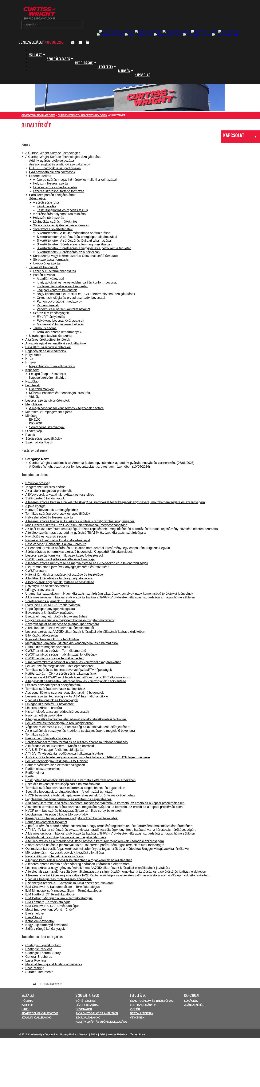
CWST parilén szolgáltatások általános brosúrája (60, 559)
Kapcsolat (142, 74)
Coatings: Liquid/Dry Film (43, 945)
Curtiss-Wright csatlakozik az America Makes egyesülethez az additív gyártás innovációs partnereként (102, 463)
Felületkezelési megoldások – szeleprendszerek (59, 666)
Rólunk (27, 1000)
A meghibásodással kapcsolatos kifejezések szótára (66, 408)
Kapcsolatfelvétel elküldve (47, 377)
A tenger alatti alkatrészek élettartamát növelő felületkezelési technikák (76, 719)
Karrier (27, 1004)
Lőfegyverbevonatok (39, 590)
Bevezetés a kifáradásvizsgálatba (49, 612)
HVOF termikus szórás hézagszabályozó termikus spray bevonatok (73, 810)
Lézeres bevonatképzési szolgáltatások (53, 685)
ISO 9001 (35, 423)
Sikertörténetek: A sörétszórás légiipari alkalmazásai (74, 240)
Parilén (30, 776)
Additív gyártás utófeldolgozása (51, 160)
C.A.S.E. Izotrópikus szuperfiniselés (55, 168)
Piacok (30, 435)
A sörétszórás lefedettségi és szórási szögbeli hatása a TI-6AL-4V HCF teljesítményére (87, 757)
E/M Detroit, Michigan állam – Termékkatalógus (59, 898)
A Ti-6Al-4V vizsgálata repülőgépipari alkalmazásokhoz (64, 753)
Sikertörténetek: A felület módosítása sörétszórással (74, 233)
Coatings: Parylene (38, 949)
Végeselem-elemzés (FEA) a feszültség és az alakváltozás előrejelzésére (77, 727)
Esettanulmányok (41, 389)
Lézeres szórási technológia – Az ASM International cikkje (66, 696)
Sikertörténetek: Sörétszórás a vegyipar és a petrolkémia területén (84, 248)
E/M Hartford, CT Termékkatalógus (50, 894)
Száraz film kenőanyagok (51, 313)
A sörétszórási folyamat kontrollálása (59, 214)
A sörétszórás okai (46, 202)
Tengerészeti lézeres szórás (45, 487)
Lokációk (191, 1000)
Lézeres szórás (40, 176)
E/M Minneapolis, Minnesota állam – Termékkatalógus (63, 890)
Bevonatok (84, 1009)
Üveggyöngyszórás (46, 263)
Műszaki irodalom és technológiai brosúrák (59, 393)
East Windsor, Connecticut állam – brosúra (55, 544)
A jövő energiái (35, 506)
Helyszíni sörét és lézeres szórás (49, 517)
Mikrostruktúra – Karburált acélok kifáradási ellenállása (64, 852)
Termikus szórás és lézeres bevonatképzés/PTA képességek (68, 670)
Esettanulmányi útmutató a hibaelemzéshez (56, 616)
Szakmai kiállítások (39, 442)
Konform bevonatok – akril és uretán (62, 286)
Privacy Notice (68, 1034)
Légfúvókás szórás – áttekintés (55, 221)
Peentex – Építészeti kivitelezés (48, 738)
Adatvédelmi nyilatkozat (40, 1013)
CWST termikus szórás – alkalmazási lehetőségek (61, 654)
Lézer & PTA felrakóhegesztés (54, 271)
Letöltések (105, 66)
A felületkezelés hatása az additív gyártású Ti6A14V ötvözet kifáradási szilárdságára (85, 532)
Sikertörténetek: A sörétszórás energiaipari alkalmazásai (77, 237)
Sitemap (83, 1034)
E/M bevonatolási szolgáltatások (52, 172)
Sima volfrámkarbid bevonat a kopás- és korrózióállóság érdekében (73, 662)
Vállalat (35, 54)
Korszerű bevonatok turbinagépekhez (51, 510)
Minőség (124, 70)
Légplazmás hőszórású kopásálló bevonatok (56, 814)
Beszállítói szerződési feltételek (48, 347)
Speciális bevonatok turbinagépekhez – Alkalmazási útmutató (68, 791)
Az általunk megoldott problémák (48, 491)
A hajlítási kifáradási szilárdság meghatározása (59, 578)
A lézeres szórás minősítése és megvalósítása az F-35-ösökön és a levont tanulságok (86, 563)
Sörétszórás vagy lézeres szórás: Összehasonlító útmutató (75, 256)
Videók (34, 397)
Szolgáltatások (58, 58)
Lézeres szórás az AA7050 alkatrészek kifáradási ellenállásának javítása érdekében (85, 631)
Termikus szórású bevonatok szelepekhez (55, 689)
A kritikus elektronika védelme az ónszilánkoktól (59, 628)
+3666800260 (54, 42)
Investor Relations (118, 1034)
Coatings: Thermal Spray (43, 953)
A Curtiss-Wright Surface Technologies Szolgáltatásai (63, 157)
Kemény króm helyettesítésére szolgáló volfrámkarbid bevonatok (71, 818)
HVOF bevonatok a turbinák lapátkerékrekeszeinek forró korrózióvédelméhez (80, 795)
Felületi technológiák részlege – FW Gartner (56, 761)
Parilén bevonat (44, 275)
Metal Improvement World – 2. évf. (50, 909)
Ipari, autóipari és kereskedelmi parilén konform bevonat (77, 282)
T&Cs (94, 1034)
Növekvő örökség (37, 483)
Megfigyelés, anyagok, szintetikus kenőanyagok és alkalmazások (71, 643)
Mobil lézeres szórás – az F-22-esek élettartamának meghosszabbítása (76, 525)
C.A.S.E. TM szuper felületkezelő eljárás (54, 750)
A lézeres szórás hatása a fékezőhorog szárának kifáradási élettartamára (77, 864)
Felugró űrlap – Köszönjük (47, 374)
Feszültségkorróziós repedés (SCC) (62, 210)
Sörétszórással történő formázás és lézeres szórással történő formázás (76, 742)
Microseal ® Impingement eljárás (60, 324)
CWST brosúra (35, 571)
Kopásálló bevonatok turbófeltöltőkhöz (52, 639)
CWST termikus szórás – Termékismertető (55, 651)
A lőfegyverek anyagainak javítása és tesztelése (59, 494)
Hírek (29, 358)
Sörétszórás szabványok (47, 427)
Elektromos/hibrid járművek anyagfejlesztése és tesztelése (67, 567)
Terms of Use (137, 1034)
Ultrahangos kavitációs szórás (50, 336)
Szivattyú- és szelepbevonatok (47, 586)
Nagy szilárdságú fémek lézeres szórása (54, 856)
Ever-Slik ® (33, 917)
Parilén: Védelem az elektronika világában (55, 765)
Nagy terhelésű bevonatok (43, 715)
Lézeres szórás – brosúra (43, 708)
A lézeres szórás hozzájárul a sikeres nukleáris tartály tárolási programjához (80, 521)
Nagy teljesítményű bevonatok (46, 925)
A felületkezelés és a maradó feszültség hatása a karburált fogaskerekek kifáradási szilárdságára (94, 841)
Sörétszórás (37, 198)
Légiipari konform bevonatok (57, 290)
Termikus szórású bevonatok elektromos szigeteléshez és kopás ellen (75, 788)
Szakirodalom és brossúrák (151, 1000)
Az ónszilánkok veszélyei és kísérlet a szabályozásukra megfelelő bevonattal (80, 730)
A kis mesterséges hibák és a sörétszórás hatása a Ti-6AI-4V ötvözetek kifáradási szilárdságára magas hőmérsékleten (110, 597)
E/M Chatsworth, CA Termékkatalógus (52, 906)
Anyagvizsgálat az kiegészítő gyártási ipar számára (62, 624)
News (45, 459)
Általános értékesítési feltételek (47, 339)
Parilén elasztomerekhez (43, 769)
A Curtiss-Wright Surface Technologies (52, 153)
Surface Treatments (39, 972)
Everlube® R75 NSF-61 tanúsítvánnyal (53, 605)
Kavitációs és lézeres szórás (46, 536)
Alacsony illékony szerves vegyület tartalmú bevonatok (64, 692)
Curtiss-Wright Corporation (42, 1034)
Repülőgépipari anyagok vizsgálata (50, 609)
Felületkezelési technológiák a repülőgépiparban (59, 723)
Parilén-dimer (34, 772)
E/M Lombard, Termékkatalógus (47, 902)
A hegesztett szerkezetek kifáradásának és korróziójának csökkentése (75, 681)
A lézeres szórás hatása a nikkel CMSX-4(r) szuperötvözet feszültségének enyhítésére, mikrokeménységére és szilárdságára (115, 502)
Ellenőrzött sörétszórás (41, 635)
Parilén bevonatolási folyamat (46, 822)
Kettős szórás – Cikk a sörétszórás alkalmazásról (61, 673)
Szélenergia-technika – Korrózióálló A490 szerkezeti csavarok (69, 883)
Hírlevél (30, 362)
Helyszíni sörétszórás (48, 218)
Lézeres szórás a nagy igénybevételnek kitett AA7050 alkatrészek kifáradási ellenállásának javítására (97, 868)
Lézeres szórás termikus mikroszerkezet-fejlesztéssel (64, 555)
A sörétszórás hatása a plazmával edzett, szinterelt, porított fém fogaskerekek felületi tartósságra (94, 845)
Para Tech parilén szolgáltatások (52, 195)
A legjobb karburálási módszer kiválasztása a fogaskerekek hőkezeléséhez (78, 860)
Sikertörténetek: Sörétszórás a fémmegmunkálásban (74, 244)
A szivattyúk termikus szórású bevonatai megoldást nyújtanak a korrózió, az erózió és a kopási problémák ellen (104, 803)
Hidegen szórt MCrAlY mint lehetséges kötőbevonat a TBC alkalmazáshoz (78, 677)
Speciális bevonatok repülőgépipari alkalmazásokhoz (62, 784)
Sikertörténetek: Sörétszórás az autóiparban (68, 252)
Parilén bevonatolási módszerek (59, 301)
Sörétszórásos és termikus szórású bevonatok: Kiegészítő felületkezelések (79, 551)
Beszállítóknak (141, 1013)
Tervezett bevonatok (43, 267)
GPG (102, 1034)
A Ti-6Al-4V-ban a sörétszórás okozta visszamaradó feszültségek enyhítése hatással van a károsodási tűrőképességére (110, 829)
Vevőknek (137, 1017)
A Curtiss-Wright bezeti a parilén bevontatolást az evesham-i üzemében (80, 466)
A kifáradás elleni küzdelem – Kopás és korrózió (59, 746)
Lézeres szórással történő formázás (58, 191)
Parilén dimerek (48, 305)
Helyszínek (33, 355)
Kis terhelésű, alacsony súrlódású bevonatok (57, 711)
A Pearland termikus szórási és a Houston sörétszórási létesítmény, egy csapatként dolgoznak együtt (97, 548)
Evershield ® (34, 913)
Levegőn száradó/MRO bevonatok (49, 704)
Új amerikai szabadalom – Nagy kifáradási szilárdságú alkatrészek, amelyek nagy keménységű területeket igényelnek (109, 593)
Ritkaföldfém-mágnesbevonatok (47, 647)
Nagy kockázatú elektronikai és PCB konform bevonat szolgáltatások (86, 294)
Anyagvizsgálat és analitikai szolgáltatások (59, 164)
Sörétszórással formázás (51, 259)
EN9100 (34, 419)
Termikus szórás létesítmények (59, 332)
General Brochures (38, 956)
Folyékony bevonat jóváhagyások (60, 320)
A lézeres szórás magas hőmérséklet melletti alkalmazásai (75, 179)
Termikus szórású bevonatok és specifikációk (57, 513)
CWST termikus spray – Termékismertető (54, 658)
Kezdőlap (31, 381)
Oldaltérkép (33, 431)
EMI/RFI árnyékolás (51, 317)
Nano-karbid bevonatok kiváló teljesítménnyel (57, 540)
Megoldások (84, 62)
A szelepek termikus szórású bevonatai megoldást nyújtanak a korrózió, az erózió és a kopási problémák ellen (104, 807)
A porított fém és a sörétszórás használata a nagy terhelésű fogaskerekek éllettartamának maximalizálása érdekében (108, 826)
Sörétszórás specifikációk (43, 438)
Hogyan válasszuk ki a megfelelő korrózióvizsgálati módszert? (69, 620)
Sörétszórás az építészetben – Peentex (61, 225)
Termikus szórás (45, 328)
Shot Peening (34, 968)
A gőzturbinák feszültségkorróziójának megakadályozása (65, 837)
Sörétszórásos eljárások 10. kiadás (50, 601)
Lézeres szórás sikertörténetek (55, 187)
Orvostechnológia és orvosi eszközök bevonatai (71, 298)
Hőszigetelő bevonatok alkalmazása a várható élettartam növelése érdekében (80, 780)
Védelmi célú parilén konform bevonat (63, 309)
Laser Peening (35, 960)
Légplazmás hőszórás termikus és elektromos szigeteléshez (68, 799)
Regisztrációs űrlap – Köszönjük (52, 366)
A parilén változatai (50, 278)
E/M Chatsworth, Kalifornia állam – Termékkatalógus (62, 887)
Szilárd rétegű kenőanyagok (45, 498)
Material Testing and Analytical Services (53, 964)
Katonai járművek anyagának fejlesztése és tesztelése (64, 574)
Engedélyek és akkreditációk (45, 351)
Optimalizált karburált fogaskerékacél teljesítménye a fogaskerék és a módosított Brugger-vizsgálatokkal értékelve (107, 849)
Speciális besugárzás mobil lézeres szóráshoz (58, 879)
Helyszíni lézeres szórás (50, 183)
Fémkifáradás (46, 206)
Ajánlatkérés (194, 1004)
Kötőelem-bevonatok (39, 921)
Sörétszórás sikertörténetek (53, 229)
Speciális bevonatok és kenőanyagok (51, 700)
